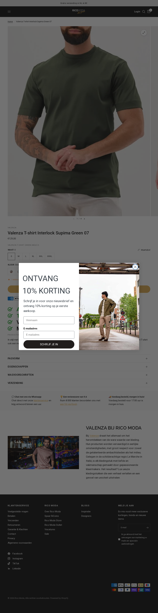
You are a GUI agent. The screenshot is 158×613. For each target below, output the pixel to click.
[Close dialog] (135, 267)
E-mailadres (30, 328)
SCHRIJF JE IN (49, 344)
